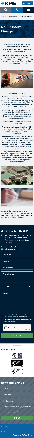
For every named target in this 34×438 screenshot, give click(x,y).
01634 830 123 (10, 247)
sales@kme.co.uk (11, 249)
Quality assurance (8, 152)
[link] (3, 16)
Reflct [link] (27, 435)
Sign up (17, 418)
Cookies (3, 431)
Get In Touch (27, 3)
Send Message (17, 335)
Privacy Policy (4, 427)
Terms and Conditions (11, 316)
